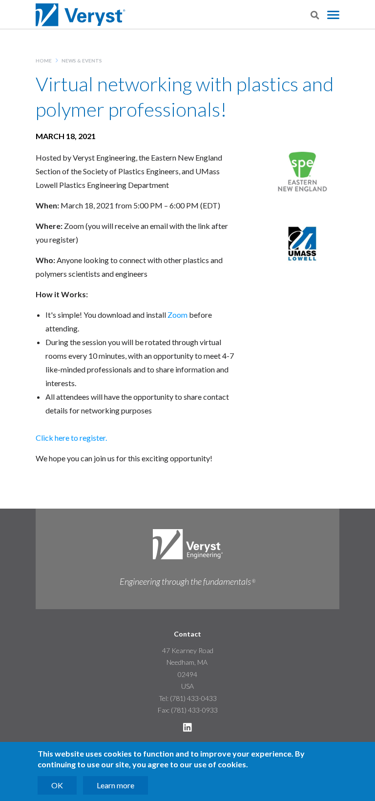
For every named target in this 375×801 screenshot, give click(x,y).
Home (44, 60)
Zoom (177, 314)
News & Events (82, 60)
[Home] (81, 15)
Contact (187, 634)
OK (57, 785)
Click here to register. (71, 437)
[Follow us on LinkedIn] (187, 729)
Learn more (115, 785)
